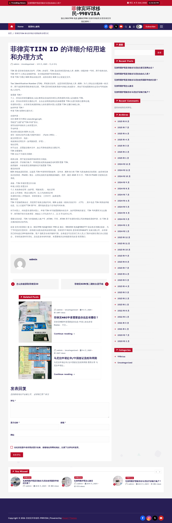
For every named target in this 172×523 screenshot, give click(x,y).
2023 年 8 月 (123, 262)
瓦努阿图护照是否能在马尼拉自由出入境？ (132, 74)
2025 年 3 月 (123, 146)
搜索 (121, 44)
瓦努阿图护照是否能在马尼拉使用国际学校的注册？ (136, 80)
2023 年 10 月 (124, 250)
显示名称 (15, 422)
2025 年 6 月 (123, 133)
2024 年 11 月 (124, 170)
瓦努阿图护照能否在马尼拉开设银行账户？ (132, 92)
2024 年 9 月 (123, 182)
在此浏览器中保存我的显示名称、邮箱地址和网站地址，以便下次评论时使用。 (47, 447)
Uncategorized (27, 64)
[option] (35, 481)
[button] (156, 471)
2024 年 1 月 (123, 231)
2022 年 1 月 (123, 317)
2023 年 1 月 (123, 304)
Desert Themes (69, 518)
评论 (13, 401)
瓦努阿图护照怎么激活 (123, 86)
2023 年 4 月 (123, 286)
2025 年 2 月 (123, 152)
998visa (121, 356)
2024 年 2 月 (123, 225)
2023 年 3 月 (123, 292)
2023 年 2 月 (123, 298)
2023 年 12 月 (124, 237)
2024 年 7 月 (123, 194)
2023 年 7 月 (123, 268)
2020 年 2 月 (123, 341)
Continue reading (63, 333)
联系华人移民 (34, 26)
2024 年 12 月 (124, 164)
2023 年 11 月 (124, 243)
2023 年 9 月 (123, 256)
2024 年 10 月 (124, 176)
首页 (10, 33)
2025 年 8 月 (123, 121)
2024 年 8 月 (123, 188)
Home (21, 26)
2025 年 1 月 (123, 158)
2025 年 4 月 (123, 139)
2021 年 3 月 (123, 323)
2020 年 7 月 (123, 335)
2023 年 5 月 (123, 280)
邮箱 (63, 422)
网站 (12, 435)
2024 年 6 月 (123, 201)
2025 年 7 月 (123, 127)
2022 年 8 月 (123, 310)
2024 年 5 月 (123, 207)
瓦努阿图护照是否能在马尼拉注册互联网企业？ (134, 67)
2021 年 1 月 (123, 329)
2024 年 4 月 (124, 213)
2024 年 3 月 (123, 219)
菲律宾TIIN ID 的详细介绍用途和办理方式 (32, 33)
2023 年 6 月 (123, 274)
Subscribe (150, 26)
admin (16, 64)
